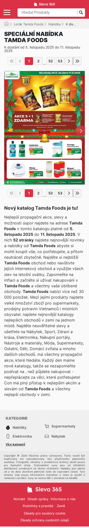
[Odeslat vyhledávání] (81, 13)
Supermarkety (63, 426)
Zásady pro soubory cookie (45, 513)
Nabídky (54, 24)
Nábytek (58, 436)
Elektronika (22, 436)
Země (61, 506)
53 (60, 61)
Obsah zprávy (37, 499)
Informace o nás (63, 499)
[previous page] (20, 61)
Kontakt (19, 499)
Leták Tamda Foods (29, 24)
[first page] (11, 61)
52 (50, 61)
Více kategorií (15, 444)
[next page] (69, 61)
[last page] (77, 61)
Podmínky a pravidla (38, 506)
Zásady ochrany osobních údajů (44, 520)
